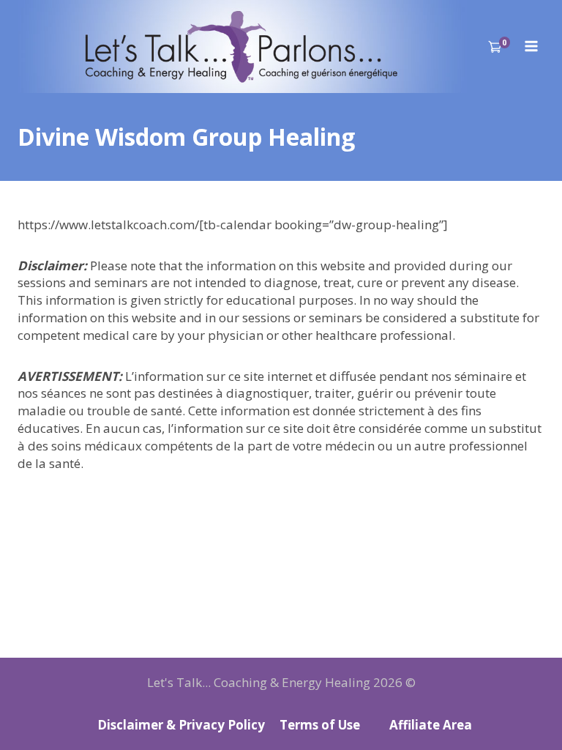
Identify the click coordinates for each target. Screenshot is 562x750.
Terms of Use (320, 724)
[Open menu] (530, 46)
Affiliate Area (430, 724)
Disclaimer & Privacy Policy (181, 724)
